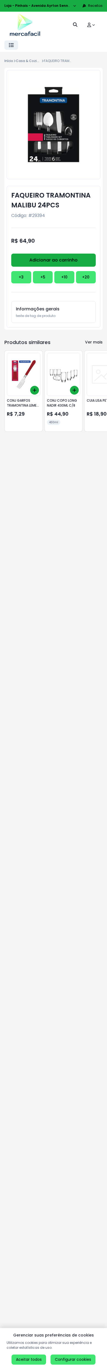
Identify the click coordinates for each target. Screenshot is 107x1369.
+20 (85, 277)
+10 (64, 277)
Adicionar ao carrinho (53, 260)
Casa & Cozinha (29, 60)
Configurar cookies (73, 1359)
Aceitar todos (29, 1359)
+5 (42, 277)
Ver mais (94, 342)
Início (8, 60)
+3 (21, 277)
